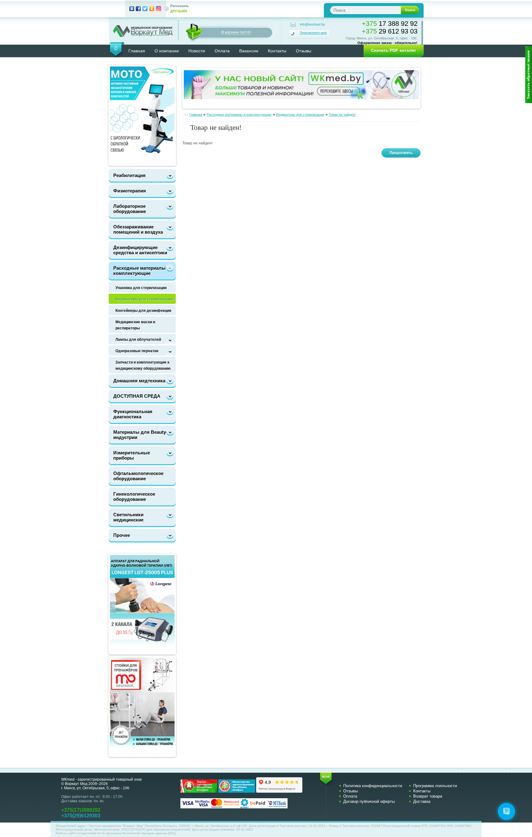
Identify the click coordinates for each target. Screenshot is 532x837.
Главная (136, 50)
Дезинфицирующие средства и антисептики (140, 250)
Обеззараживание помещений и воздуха (138, 229)
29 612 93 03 (389, 31)
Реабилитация (129, 175)
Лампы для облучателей (138, 339)
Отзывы (303, 50)
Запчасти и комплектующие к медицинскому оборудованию (143, 365)
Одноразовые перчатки (136, 351)
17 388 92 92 (389, 23)
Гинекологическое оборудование (134, 496)
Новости (196, 50)
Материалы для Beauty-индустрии (140, 434)
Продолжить (401, 153)
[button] (391, 50)
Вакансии (248, 50)
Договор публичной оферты (369, 801)
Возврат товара (427, 796)
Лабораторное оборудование (129, 208)
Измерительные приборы (131, 455)
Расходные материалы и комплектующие (141, 270)
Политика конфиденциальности (372, 785)
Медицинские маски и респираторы (135, 325)
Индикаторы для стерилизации (144, 299)
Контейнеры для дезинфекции (143, 310)
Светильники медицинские (128, 517)
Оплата (222, 50)
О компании (167, 50)
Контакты (277, 50)
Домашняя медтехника (139, 380)
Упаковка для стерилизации (141, 288)
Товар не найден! (342, 114)
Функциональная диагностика (132, 414)
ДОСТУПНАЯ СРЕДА (136, 396)
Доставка (421, 801)
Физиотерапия (129, 190)
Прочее (121, 535)
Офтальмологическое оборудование (138, 476)
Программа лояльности (435, 785)
